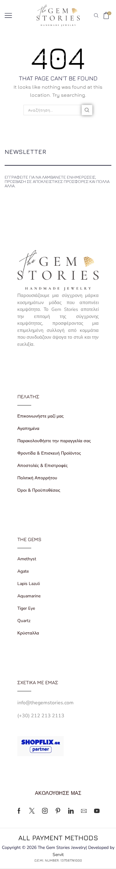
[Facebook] (19, 811)
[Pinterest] (58, 811)
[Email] (84, 811)
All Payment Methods (58, 837)
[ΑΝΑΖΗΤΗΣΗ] (87, 110)
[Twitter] (32, 811)
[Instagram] (45, 811)
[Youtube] (97, 811)
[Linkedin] (71, 811)
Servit (58, 855)
